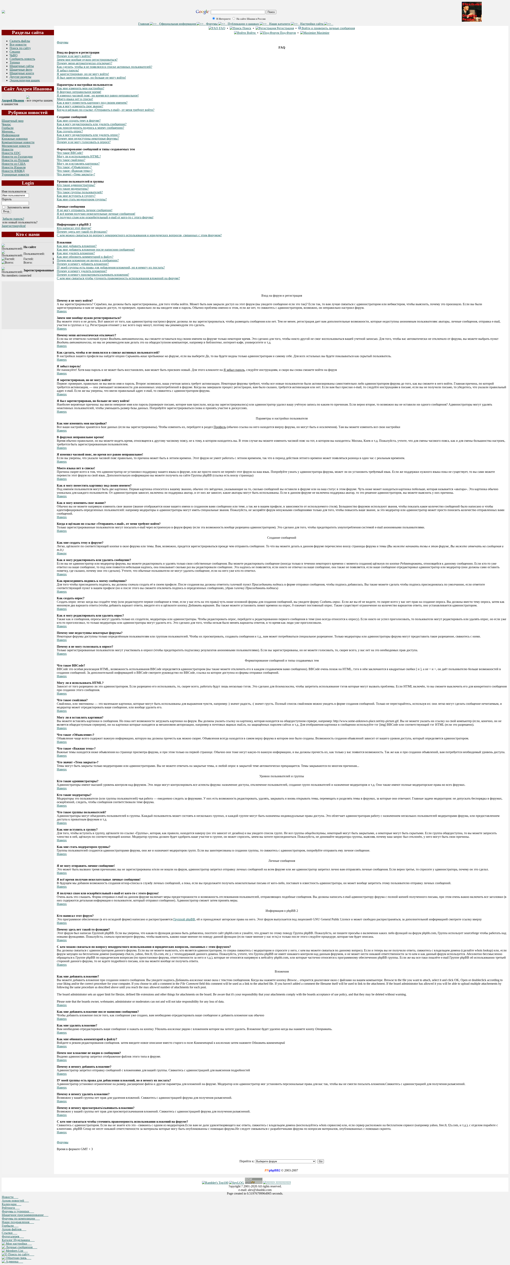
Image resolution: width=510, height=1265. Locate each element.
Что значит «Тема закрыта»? (76, 174)
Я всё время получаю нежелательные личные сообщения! (96, 213)
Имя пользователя (14, 191)
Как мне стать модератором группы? (82, 199)
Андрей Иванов (13, 100)
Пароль (7, 199)
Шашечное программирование (25, 1215)
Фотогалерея (13, 1236)
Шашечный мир (13, 120)
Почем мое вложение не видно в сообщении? (88, 260)
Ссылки (9, 1233)
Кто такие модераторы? (73, 188)
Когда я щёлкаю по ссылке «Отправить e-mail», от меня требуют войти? (105, 109)
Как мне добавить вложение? (77, 246)
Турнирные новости (15, 174)
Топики (15, 62)
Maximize (322, 32)
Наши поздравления (18, 1222)
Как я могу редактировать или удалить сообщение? (92, 124)
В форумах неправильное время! (79, 92)
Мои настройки (18, 1243)
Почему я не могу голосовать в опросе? (84, 142)
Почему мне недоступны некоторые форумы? (88, 138)
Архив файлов (14, 1229)
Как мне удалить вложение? (76, 253)
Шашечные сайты (22, 66)
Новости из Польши (15, 160)
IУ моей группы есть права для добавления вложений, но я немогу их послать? (111, 267)
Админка (14, 1261)
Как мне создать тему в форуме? (79, 120)
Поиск (246, 28)
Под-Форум (287, 32)
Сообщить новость (22, 59)
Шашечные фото (21, 69)
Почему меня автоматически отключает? (84, 63)
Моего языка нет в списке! (75, 99)
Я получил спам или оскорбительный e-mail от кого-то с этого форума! (105, 217)
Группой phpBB (184, 919)
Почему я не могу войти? (74, 56)
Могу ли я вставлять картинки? (78, 163)
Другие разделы (20, 76)
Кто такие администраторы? (76, 185)
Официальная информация (178, 23)
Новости (7, 149)
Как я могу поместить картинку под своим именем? (92, 102)
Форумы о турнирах (18, 1211)
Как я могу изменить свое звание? (80, 106)
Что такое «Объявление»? (74, 167)
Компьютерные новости (18, 142)
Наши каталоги (280, 23)
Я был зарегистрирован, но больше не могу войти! (91, 77)
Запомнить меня (18, 207)
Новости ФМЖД (13, 171)
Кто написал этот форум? (74, 228)
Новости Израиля (14, 167)
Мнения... (8, 131)
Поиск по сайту (20, 48)
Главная (144, 23)
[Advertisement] (28, 305)
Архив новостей (15, 1200)
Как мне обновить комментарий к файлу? (85, 256)
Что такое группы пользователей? (80, 192)
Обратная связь (18, 1258)
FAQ (221, 28)
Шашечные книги (22, 73)
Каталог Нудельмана (18, 1240)
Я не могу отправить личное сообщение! (84, 210)
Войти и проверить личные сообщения (328, 28)
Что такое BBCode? (70, 152)
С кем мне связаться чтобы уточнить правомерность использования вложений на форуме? (118, 278)
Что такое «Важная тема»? (74, 170)
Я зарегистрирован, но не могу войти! (83, 74)
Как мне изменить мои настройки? (80, 88)
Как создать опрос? (70, 131)
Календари (11, 1204)
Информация (10, 135)
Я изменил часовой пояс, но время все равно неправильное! (98, 95)
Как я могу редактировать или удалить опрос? (88, 135)
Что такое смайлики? (71, 160)
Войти (251, 32)
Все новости (18, 44)
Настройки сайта (312, 23)
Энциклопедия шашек (25, 80)
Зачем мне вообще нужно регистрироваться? (87, 59)
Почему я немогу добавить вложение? (83, 264)
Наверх (62, 311)
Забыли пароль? (13, 218)
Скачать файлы (20, 41)
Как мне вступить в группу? (76, 195)
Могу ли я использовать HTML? (79, 156)
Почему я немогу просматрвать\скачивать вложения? (93, 274)
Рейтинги (11, 1207)
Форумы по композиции (21, 1218)
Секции (15, 51)
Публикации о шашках (244, 23)
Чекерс (6, 124)
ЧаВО (14, 55)
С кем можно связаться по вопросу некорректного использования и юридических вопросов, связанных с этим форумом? (139, 235)
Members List (16, 1250)
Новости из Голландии (17, 156)
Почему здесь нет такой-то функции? (82, 231)
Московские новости (16, 146)
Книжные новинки (15, 138)
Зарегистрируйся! (14, 226)
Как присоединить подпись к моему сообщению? (90, 127)
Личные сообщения (21, 1247)
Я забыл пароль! (68, 70)
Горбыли (8, 128)
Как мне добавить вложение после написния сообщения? (96, 249)
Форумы (212, 23)
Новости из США (14, 163)
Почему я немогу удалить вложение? (82, 271)
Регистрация (285, 28)
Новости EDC (11, 153)
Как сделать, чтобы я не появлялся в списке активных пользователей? (104, 66)
